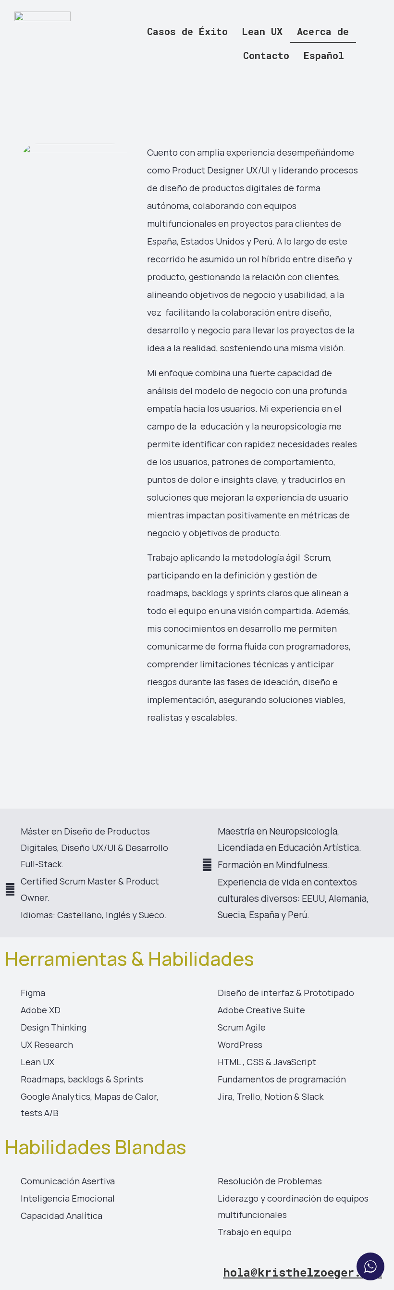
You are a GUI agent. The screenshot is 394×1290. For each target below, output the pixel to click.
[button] (326, 55)
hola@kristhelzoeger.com (302, 1272)
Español (324, 55)
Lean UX (262, 31)
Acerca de (323, 31)
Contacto (266, 55)
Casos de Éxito (187, 31)
